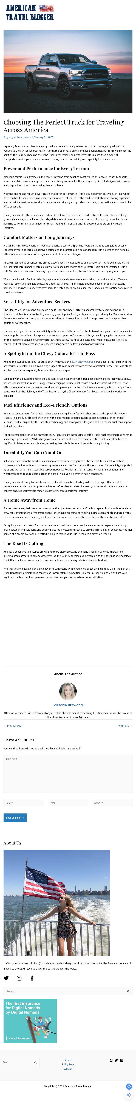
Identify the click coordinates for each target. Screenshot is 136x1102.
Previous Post (13, 725)
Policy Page (68, 1064)
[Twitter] (116, 1060)
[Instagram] (121, 1060)
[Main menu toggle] (128, 13)
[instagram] (22, 978)
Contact (68, 1068)
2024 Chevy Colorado (83, 361)
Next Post (125, 725)
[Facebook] (111, 1060)
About (67, 1060)
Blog (6, 137)
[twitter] (10, 978)
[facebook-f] (32, 978)
